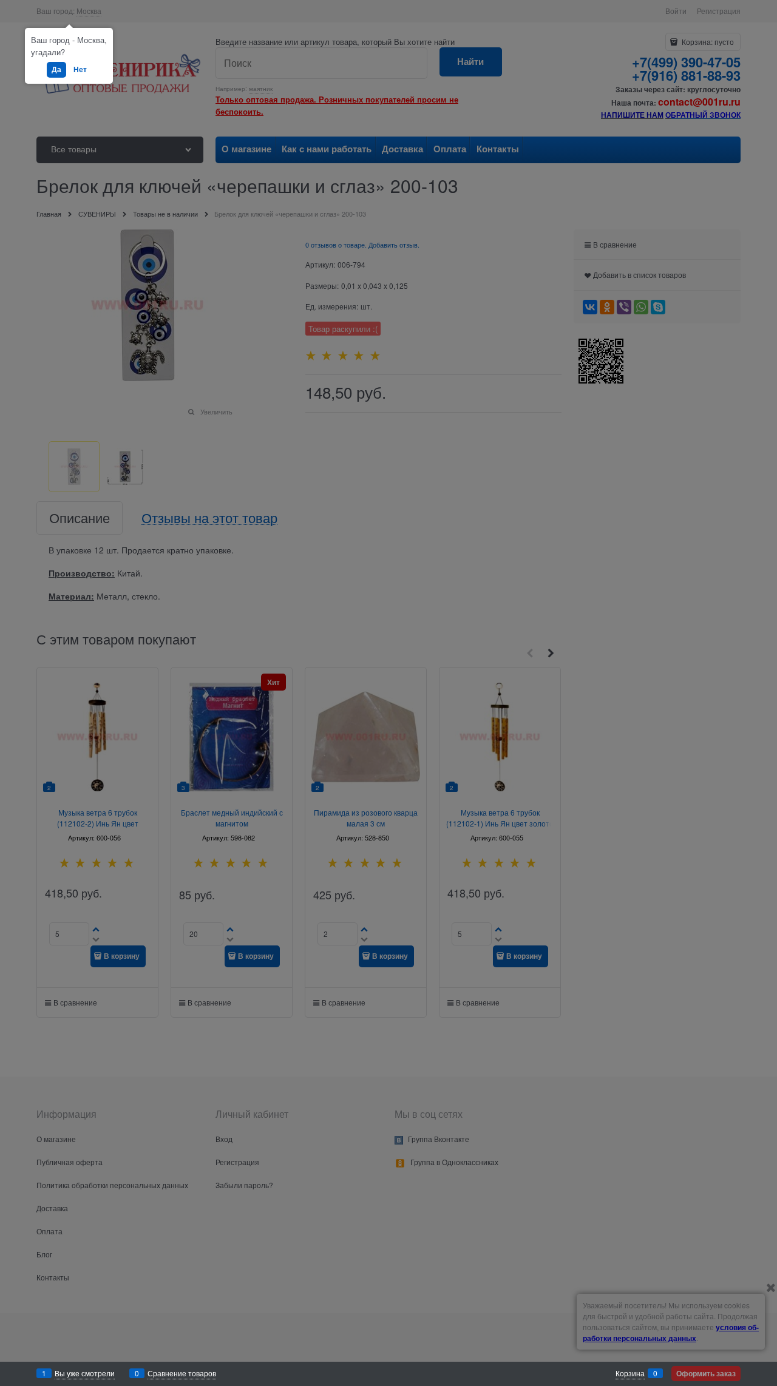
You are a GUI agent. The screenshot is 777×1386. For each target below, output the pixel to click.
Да (56, 69)
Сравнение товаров (182, 1373)
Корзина (630, 1373)
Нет (80, 69)
